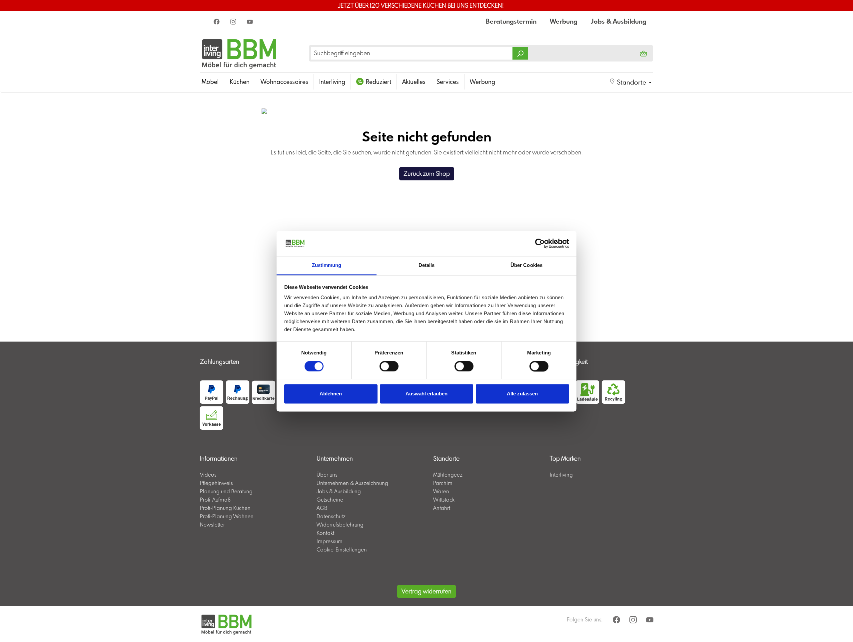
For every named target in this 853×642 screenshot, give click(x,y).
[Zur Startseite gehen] (239, 53)
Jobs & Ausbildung (618, 21)
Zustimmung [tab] (327, 265)
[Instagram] (234, 21)
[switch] (389, 366)
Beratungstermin (511, 21)
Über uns (327, 474)
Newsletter (212, 524)
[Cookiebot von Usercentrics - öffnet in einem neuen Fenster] (540, 243)
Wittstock (443, 499)
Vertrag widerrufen (426, 591)
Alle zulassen (522, 394)
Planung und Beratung (226, 491)
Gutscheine (330, 499)
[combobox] (412, 53)
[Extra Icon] (250, 21)
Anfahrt (441, 508)
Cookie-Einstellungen (342, 549)
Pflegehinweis (216, 483)
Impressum (330, 541)
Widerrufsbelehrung (340, 524)
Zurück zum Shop (427, 173)
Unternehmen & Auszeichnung (352, 483)
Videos (208, 474)
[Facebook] (217, 21)
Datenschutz (331, 516)
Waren (441, 491)
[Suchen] (520, 53)
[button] (630, 82)
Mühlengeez (447, 474)
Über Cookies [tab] (526, 265)
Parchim (442, 483)
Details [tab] (427, 265)
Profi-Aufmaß (215, 499)
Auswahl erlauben (426, 394)
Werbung (563, 21)
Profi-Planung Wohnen (227, 516)
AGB (322, 508)
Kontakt (325, 533)
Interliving (561, 474)
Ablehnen (331, 394)
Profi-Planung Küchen (225, 508)
